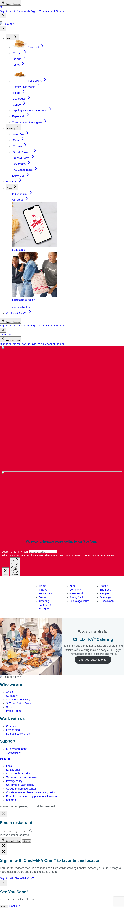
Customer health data (18, 773)
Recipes (104, 593)
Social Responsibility (18, 699)
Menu (42, 597)
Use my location (12, 841)
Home (42, 585)
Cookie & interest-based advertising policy (30, 792)
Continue (14, 906)
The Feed (105, 589)
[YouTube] (9, 759)
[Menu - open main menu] (1, 21)
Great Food (76, 593)
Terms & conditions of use (21, 777)
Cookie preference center (21, 788)
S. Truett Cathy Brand (19, 703)
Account (50, 11)
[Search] (3, 15)
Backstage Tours (79, 601)
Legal (9, 765)
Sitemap (11, 799)
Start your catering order (93, 659)
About (72, 585)
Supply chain (13, 769)
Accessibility (13, 752)
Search (26, 841)
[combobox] (43, 551)
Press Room (107, 601)
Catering (44, 601)
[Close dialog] (3, 814)
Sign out (60, 11)
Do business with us (18, 733)
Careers (11, 726)
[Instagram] (2, 759)
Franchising (13, 729)
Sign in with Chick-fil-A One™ (17, 878)
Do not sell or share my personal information (32, 796)
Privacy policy (14, 781)
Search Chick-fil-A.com (15, 551)
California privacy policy (20, 784)
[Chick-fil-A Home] (7, 24)
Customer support (16, 748)
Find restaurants (12, 4)
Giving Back (76, 597)
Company (75, 589)
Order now (6, 334)
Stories (104, 585)
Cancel (4, 906)
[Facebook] (6, 759)
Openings (105, 597)
